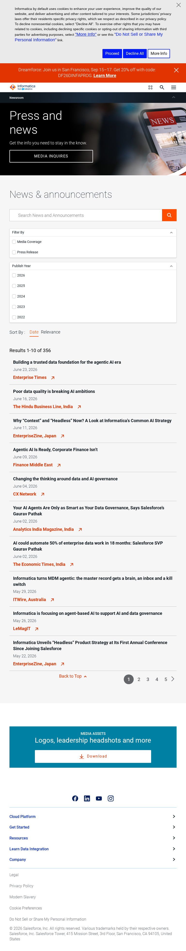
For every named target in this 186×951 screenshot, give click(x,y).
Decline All (135, 53)
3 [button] (148, 679)
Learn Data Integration (29, 849)
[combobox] (86, 215)
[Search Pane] (162, 87)
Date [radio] (34, 332)
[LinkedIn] (87, 798)
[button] (169, 215)
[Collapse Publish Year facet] (171, 266)
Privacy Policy (21, 886)
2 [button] (139, 679)
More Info (159, 53)
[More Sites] (150, 87)
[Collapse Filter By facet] (171, 232)
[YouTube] (99, 798)
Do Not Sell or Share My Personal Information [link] (47, 919)
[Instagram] (111, 798)
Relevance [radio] (50, 332)
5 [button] (165, 679)
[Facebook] (75, 798)
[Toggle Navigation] (174, 87)
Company (17, 859)
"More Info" (85, 34)
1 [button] (128, 679)
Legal (14, 875)
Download (97, 756)
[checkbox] (14, 242)
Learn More (104, 75)
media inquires (51, 156)
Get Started (19, 827)
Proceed (112, 53)
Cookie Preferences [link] (25, 908)
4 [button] (156, 679)
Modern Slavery (22, 897)
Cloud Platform (22, 816)
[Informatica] (22, 87)
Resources (18, 838)
